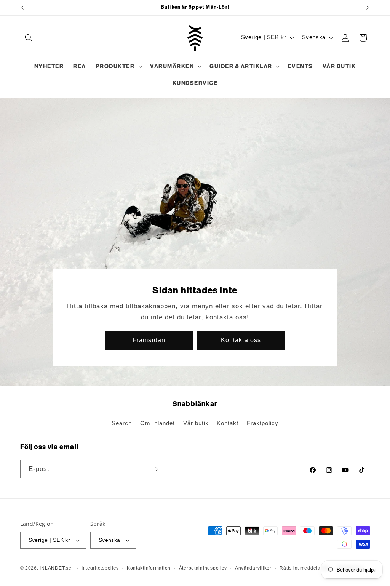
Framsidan (149, 340)
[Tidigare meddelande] (22, 7)
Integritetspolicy (100, 568)
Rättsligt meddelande (304, 568)
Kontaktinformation (149, 568)
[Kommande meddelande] (367, 7)
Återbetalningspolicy (203, 568)
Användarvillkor (253, 568)
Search (122, 423)
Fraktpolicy (262, 423)
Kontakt (227, 423)
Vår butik (196, 423)
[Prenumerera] (154, 469)
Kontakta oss (241, 340)
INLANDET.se (55, 568)
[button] (29, 37)
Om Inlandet (157, 423)
